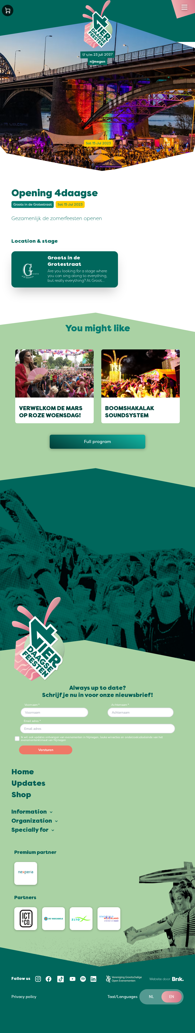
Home (22, 772)
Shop (21, 795)
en (171, 996)
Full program (97, 441)
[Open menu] (184, 7)
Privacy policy (23, 996)
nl (151, 996)
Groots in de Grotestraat (32, 204)
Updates (28, 783)
